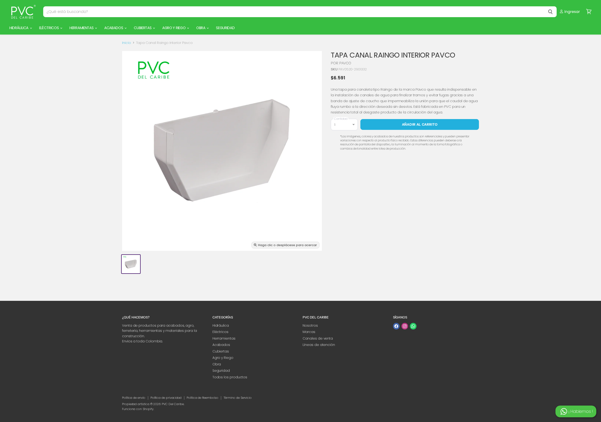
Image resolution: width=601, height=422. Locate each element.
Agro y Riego (174, 27)
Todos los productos (229, 377)
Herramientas (81, 27)
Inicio (126, 43)
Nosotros (310, 325)
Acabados (114, 27)
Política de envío (133, 397)
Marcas (309, 331)
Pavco (345, 63)
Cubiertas (143, 27)
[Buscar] (550, 11)
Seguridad (225, 27)
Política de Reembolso (202, 397)
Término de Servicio (237, 397)
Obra (201, 27)
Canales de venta (318, 338)
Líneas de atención (319, 344)
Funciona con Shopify (138, 409)
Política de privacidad (165, 397)
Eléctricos (49, 27)
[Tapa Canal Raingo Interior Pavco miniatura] (131, 264)
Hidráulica (19, 27)
